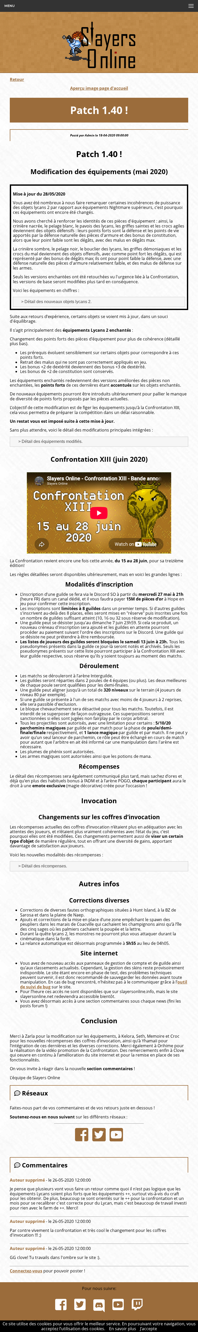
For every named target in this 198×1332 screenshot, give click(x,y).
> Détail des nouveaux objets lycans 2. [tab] (56, 301)
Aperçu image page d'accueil (99, 88)
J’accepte (148, 1328)
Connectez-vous (26, 1271)
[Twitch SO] (137, 1304)
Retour (17, 79)
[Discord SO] (99, 1304)
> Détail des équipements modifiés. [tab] (49, 441)
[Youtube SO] (116, 1134)
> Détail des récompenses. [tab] (42, 866)
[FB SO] (81, 1134)
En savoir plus (122, 1328)
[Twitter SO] (99, 1134)
